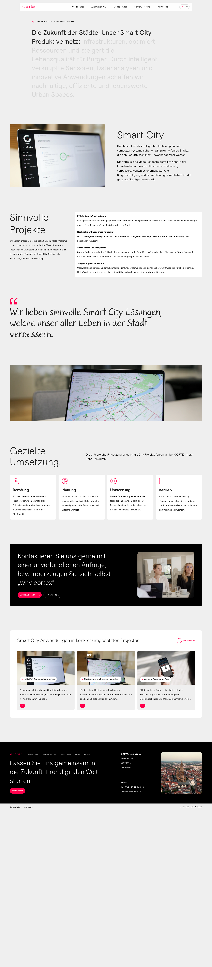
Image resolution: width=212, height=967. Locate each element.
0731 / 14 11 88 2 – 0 (134, 787)
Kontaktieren (17, 791)
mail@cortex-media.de (131, 791)
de (182, 7)
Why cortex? (53, 595)
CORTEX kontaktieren (30, 595)
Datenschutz (15, 807)
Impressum (28, 807)
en (187, 7)
